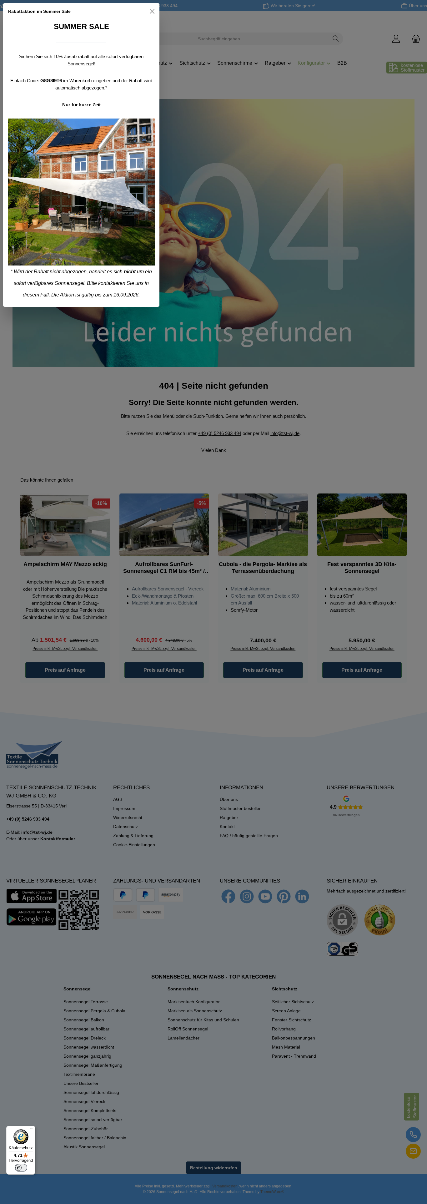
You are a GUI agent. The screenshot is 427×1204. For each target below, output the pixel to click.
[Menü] (31, 1129)
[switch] (21, 1167)
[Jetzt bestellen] (81, 192)
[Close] (152, 11)
